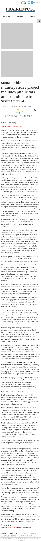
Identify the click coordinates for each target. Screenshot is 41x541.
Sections (6, 16)
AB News (20, 16)
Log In (37, 2)
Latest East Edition (27, 536)
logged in (13, 528)
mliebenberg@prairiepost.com (11, 126)
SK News (33, 16)
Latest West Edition (9, 536)
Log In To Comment (29, 533)
